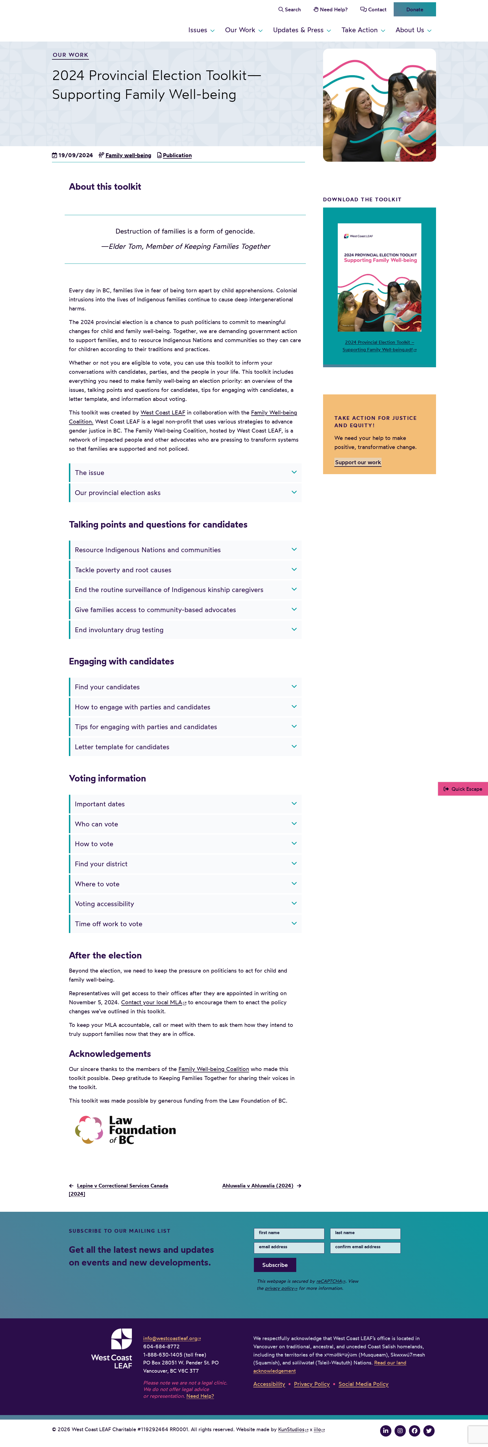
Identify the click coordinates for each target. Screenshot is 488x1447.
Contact (377, 9)
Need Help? (334, 9)
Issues (197, 29)
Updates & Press (298, 29)
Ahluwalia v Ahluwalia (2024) (257, 1185)
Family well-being (128, 155)
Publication (177, 155)
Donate (414, 9)
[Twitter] (429, 1430)
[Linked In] (385, 1430)
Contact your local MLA (151, 1002)
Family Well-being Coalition (213, 1068)
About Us (410, 29)
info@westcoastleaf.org (170, 1338)
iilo (317, 1429)
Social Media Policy (364, 1383)
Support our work (358, 462)
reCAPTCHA (329, 1281)
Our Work (240, 29)
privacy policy (279, 1288)
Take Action (359, 29)
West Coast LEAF (94, 19)
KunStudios (291, 1429)
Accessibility (269, 1383)
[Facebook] (414, 1430)
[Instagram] (400, 1430)
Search (293, 9)
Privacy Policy (312, 1383)
